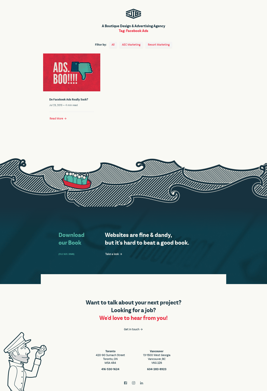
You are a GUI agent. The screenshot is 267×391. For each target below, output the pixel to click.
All (113, 44)
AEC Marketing (131, 44)
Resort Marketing (159, 44)
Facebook (125, 383)
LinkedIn (141, 383)
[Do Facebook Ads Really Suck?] (71, 72)
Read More (57, 118)
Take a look (112, 254)
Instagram (133, 383)
